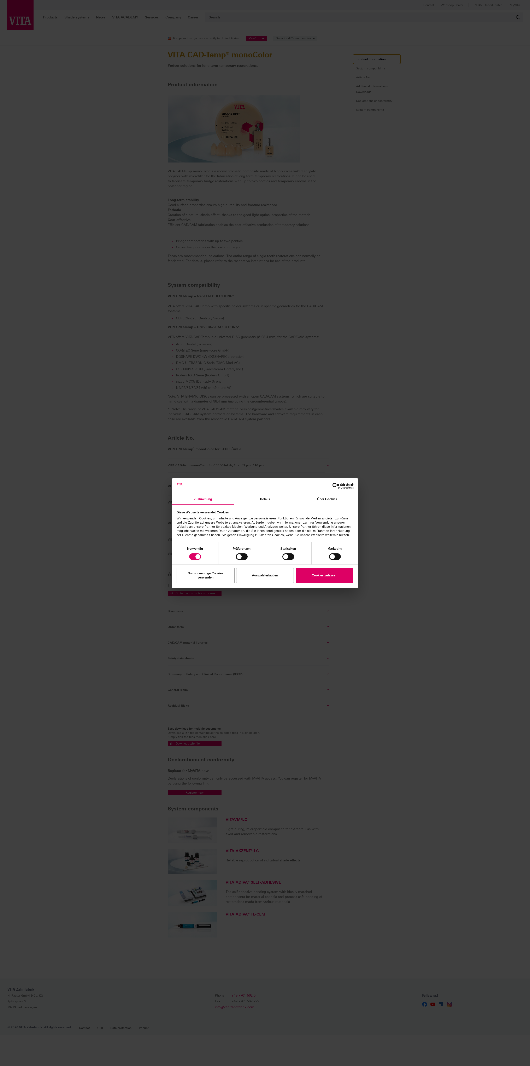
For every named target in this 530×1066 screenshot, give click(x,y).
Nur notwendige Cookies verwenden (205, 575)
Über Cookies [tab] (327, 499)
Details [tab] (265, 499)
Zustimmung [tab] (203, 499)
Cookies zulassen (324, 575)
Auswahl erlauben (265, 575)
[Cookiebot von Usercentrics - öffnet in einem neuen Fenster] (335, 486)
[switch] (242, 556)
